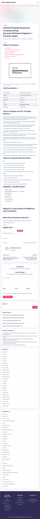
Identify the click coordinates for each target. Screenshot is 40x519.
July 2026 (4, 354)
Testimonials (7, 510)
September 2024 (5, 403)
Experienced (5, 436)
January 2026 (5, 367)
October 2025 (5, 374)
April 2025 (4, 387)
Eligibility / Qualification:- (10, 52)
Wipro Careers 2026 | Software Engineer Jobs (12, 326)
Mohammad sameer (6, 344)
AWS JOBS (4, 432)
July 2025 (4, 381)
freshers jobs (5, 443)
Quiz (3, 461)
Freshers (5, 25)
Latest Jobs (5, 503)
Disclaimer (20, 504)
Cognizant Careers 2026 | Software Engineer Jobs (13, 323)
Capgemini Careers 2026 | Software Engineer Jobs (13, 317)
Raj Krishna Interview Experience (18, 344)
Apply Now (20, 230)
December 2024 (5, 397)
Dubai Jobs (6, 434)
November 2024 (5, 399)
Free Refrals (4, 438)
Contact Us (20, 499)
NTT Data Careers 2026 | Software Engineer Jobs (13, 315)
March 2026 (4, 363)
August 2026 (5, 351)
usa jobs (4, 477)
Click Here (5, 224)
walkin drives (5, 486)
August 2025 (5, 378)
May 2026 (4, 358)
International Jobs (6, 454)
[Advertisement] (20, 13)
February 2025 (5, 392)
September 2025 (5, 376)
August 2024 (5, 406)
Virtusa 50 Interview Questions (8, 483)
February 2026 (5, 365)
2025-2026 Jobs (5, 418)
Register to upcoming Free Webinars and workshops (15, 54)
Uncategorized (5, 474)
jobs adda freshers (9, 2)
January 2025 (5, 394)
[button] (12, 250)
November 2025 (5, 372)
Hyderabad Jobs (5, 450)
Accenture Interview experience (8, 420)
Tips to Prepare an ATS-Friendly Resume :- (13, 49)
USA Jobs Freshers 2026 (7, 481)
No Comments (25, 38)
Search (4, 304)
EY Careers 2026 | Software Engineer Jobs (11, 320)
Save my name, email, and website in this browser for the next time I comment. (18, 293)
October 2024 (5, 401)
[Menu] (38, 2)
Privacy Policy (20, 500)
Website (28, 288)
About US (20, 497)
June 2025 (4, 383)
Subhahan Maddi (5, 338)
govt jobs (4, 447)
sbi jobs (4, 468)
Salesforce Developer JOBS (7, 465)
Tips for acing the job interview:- (11, 51)
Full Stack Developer (6, 445)
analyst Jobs (5, 427)
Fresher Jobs (7, 505)
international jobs (6, 452)
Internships (4, 456)
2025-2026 (4, 416)
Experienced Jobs (7, 506)
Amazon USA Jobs (6, 425)
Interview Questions (6, 459)
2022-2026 (4, 414)
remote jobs (4, 463)
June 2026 (4, 356)
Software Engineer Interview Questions (10, 472)
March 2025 (4, 390)
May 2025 (4, 385)
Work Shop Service (7, 500)
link (13, 233)
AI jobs (3, 423)
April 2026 (4, 360)
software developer (6, 470)
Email (16, 288)
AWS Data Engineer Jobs (7, 429)
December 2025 (5, 369)
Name (4, 288)
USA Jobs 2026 (5, 479)
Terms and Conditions (20, 502)
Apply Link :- (7, 57)
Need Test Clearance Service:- (11, 56)
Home (7, 498)
